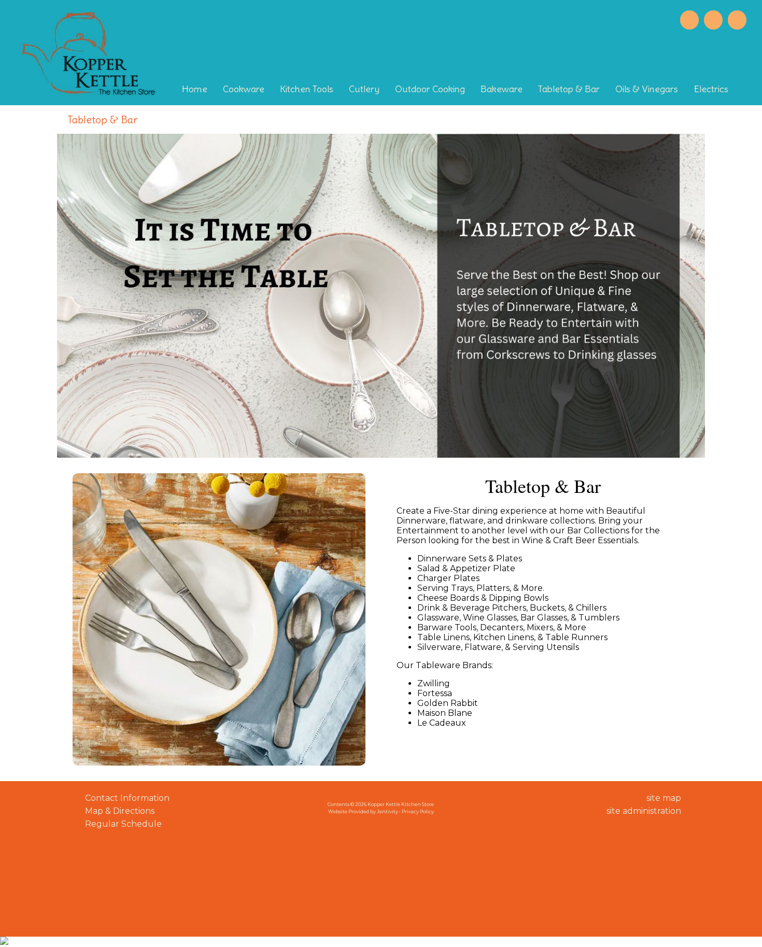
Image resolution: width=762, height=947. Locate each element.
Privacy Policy (418, 811)
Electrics (711, 89)
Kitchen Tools (306, 89)
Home (194, 89)
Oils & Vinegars (646, 89)
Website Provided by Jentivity (363, 811)
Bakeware (502, 89)
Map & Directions (117, 811)
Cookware (243, 89)
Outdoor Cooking (430, 89)
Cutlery (364, 89)
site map (663, 798)
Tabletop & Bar (569, 89)
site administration (643, 811)
